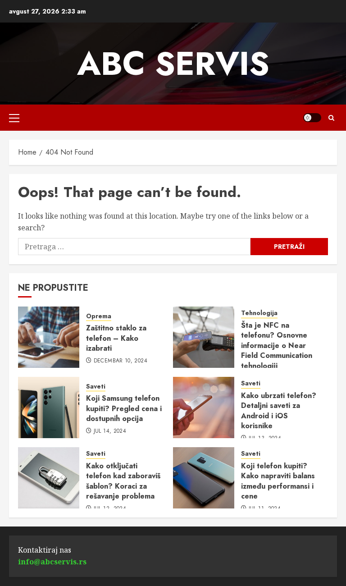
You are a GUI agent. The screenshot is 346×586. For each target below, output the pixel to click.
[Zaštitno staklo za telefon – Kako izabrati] (48, 337)
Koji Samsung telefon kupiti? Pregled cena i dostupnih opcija (124, 408)
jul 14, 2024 (110, 431)
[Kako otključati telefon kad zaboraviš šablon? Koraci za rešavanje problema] (48, 477)
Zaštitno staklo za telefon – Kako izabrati (116, 338)
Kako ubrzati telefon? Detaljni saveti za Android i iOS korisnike (278, 410)
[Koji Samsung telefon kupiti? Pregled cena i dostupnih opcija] (48, 407)
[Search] (331, 118)
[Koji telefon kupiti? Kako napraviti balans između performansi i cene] (203, 477)
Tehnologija (259, 313)
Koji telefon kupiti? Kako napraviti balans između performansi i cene (278, 481)
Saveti (95, 386)
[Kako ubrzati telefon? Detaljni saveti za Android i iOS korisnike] (203, 407)
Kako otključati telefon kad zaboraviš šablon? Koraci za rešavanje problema (123, 481)
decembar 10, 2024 (120, 361)
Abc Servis (173, 63)
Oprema (98, 316)
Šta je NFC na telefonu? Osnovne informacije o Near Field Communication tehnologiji (276, 345)
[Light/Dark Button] (312, 117)
